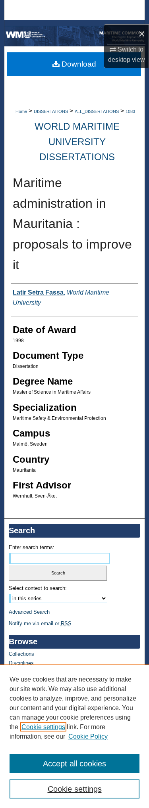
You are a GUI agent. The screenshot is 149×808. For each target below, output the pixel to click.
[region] (74, 736)
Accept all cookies (74, 763)
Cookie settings (43, 727)
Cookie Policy (88, 736)
